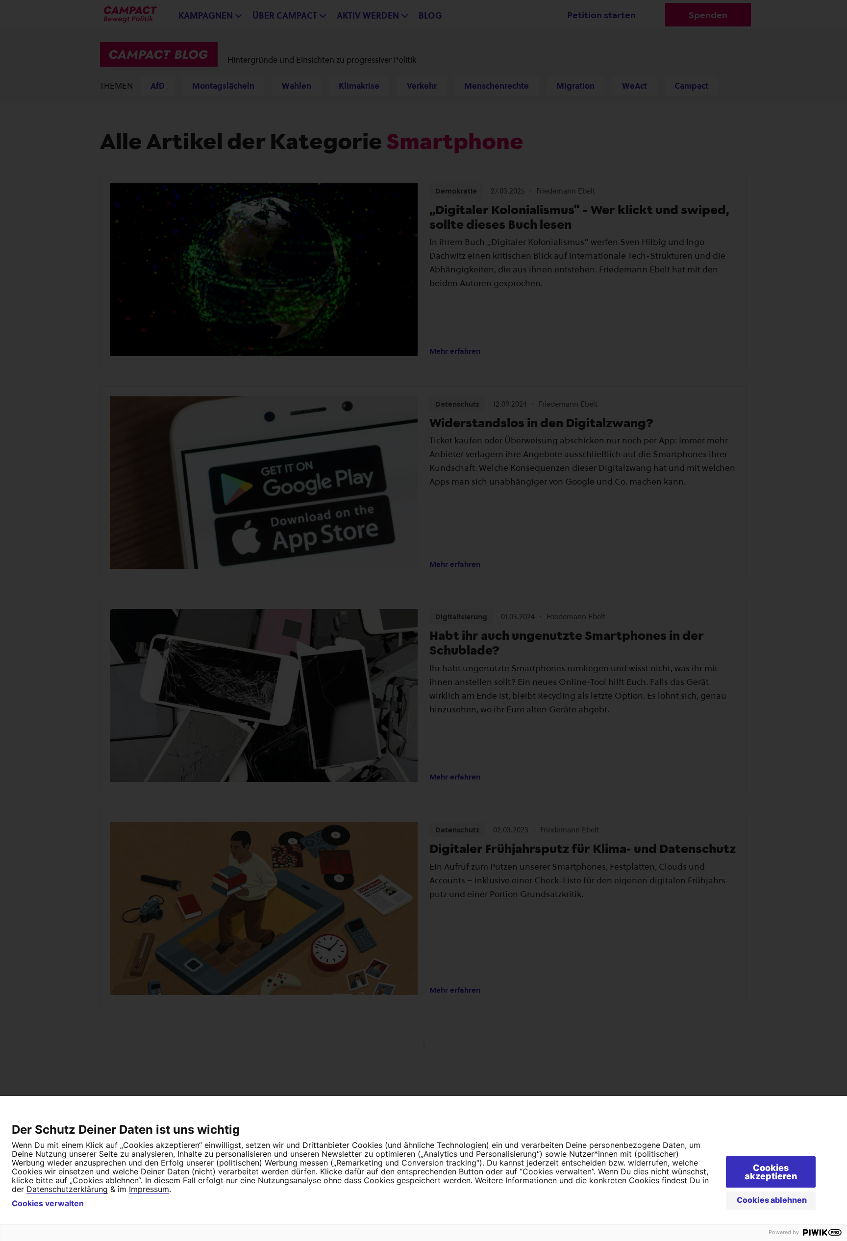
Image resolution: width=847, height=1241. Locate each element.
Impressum (149, 1189)
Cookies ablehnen (772, 1200)
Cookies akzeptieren (771, 1172)
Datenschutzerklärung (67, 1189)
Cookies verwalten (48, 1203)
